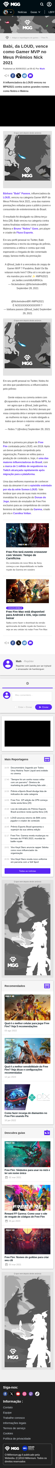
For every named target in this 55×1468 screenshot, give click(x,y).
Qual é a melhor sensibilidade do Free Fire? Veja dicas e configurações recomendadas (26, 1069)
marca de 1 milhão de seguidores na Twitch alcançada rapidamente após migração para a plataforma (25, 470)
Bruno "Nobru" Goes (26, 228)
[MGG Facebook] (5, 1394)
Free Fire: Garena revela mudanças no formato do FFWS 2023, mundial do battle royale (29, 838)
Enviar (45, 707)
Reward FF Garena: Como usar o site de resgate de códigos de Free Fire (26, 1215)
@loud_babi (13, 264)
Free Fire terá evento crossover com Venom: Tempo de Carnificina (26, 555)
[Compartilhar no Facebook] (12, 75)
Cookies (8, 1433)
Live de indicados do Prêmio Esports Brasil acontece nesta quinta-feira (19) (29, 810)
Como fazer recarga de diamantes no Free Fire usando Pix (26, 1114)
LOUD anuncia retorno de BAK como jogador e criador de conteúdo (28, 819)
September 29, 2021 (39, 429)
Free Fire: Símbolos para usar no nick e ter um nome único (27, 1171)
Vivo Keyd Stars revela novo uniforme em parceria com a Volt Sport (29, 860)
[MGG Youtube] (18, 1394)
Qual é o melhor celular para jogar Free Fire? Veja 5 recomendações (27, 1025)
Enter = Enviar (25, 707)
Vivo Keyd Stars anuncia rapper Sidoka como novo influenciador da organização (29, 850)
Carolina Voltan (22, 513)
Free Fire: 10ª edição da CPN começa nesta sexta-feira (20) (29, 801)
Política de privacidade (17, 1438)
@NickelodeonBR (21, 301)
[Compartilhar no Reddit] (24, 75)
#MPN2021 (42, 276)
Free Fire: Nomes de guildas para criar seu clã (27, 1259)
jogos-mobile (15, 608)
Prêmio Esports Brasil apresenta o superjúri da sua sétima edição (27, 828)
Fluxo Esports (24, 232)
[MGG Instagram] (24, 1394)
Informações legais (14, 1423)
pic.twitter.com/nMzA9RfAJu (27, 280)
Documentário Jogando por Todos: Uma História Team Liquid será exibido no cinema (29, 770)
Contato (8, 1407)
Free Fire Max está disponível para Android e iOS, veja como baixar (26, 615)
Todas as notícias (27, 871)
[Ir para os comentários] (30, 75)
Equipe (7, 1412)
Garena (38, 509)
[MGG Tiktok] (37, 1394)
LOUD (6, 197)
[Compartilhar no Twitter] (18, 75)
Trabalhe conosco (14, 1417)
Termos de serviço (14, 1428)
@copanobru (11, 401)
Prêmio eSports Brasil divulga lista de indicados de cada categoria (29, 792)
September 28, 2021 (27, 288)
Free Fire (45, 38)
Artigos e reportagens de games (25, 38)
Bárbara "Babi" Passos (16, 193)
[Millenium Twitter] (11, 1394)
